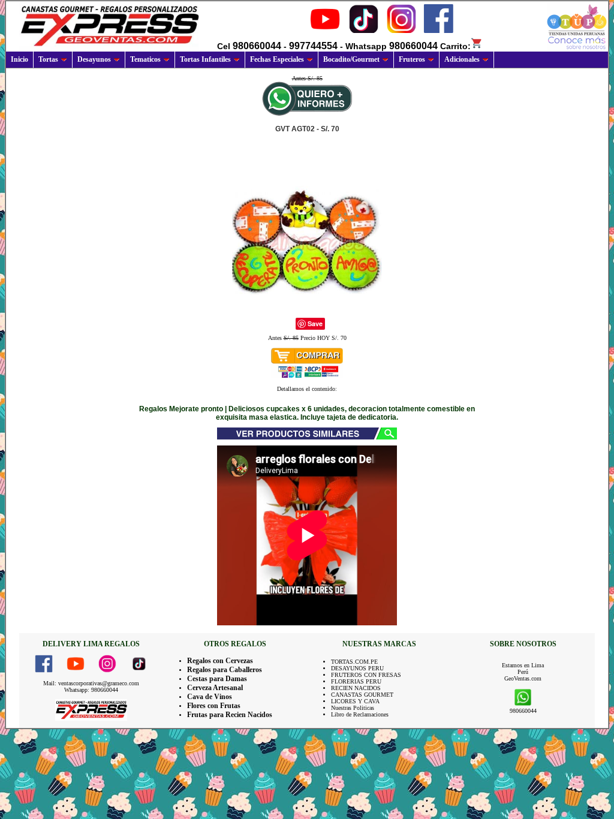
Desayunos (94, 59)
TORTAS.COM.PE (354, 661)
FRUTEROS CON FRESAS (366, 675)
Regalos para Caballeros (224, 670)
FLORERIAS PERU (356, 681)
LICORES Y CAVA (355, 701)
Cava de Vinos (209, 696)
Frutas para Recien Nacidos (229, 714)
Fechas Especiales (277, 59)
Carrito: (455, 46)
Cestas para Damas (217, 679)
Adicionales (462, 59)
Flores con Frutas (213, 705)
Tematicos (145, 59)
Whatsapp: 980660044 (91, 689)
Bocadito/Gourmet (351, 59)
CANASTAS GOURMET (362, 694)
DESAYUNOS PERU (357, 668)
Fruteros (412, 59)
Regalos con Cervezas (220, 661)
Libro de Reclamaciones (360, 714)
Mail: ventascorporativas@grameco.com (91, 683)
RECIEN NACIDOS (356, 688)
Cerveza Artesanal (215, 687)
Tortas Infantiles (205, 59)
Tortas (48, 59)
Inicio (19, 59)
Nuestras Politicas (352, 707)
